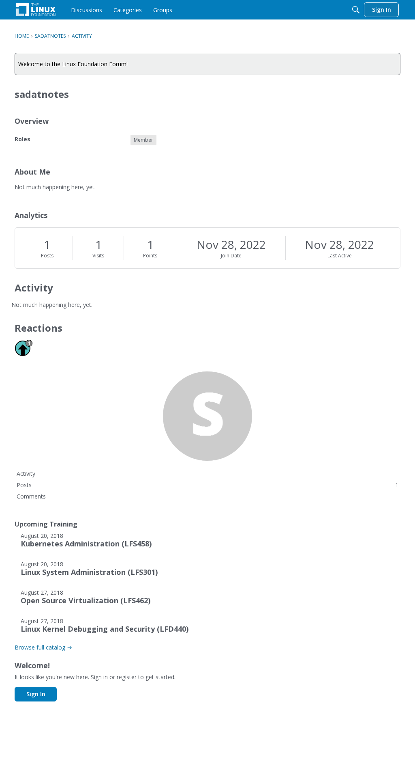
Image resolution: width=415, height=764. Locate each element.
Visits (98, 256)
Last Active (339, 256)
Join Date (231, 256)
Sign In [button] (35, 694)
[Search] (356, 9)
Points (150, 256)
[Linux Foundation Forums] (36, 9)
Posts (47, 256)
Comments (31, 496)
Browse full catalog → (43, 647)
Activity (26, 473)
